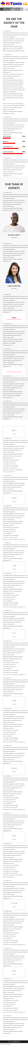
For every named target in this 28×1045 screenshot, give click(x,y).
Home (4, 10)
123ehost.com (16, 1041)
